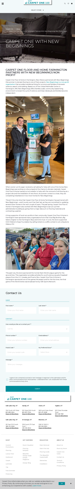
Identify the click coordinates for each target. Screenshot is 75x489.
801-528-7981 (59, 414)
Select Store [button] (36, 10)
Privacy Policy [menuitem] (61, 466)
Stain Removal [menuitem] (44, 445)
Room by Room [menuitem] (62, 448)
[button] (65, 4)
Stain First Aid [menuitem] (44, 448)
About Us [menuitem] (60, 445)
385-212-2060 (10, 426)
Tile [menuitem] (7, 467)
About (18, 29)
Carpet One (9, 29)
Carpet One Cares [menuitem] (60, 453)
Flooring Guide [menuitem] (44, 452)
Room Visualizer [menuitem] (28, 445)
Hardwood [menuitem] (9, 457)
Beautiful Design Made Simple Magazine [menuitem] (27, 456)
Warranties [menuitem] (43, 460)
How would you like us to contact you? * (18, 324)
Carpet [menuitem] (8, 460)
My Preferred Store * (45, 347)
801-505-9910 (43, 426)
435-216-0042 (26, 428)
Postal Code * (10, 347)
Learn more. (36, 486)
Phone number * (11, 335)
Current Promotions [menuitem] (10, 446)
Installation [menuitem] (43, 464)
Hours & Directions (12, 414)
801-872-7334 (26, 412)
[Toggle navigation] (2, 3)
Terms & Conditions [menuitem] (60, 461)
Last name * (42, 305)
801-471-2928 (43, 412)
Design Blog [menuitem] (27, 463)
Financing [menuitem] (9, 474)
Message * (9, 359)
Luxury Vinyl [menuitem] (10, 454)
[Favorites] (68, 4)
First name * (9, 305)
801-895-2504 (10, 412)
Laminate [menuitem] (9, 464)
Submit (37, 389)
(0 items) (71, 3)
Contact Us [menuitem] (60, 457)
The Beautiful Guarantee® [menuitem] (44, 456)
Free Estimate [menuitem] (10, 470)
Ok (62, 483)
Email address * (43, 335)
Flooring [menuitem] (8, 450)
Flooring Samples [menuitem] (25, 449)
